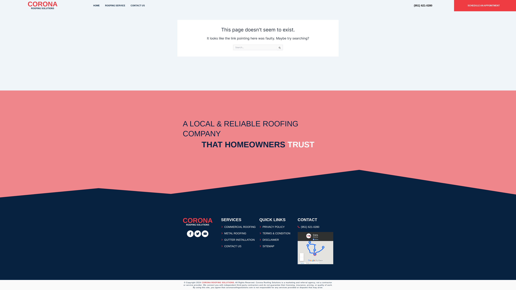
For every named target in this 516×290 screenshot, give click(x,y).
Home (96, 5)
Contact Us (138, 5)
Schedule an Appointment (484, 5)
